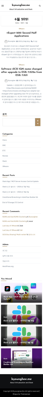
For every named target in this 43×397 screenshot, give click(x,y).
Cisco (4, 140)
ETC (4, 151)
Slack (4, 161)
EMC (4, 145)
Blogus (15, 394)
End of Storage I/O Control (12, 202)
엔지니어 (32, 235)
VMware (21, 29)
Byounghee (11, 41)
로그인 (4, 251)
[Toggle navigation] (2, 6)
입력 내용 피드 (7, 256)
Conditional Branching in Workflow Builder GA (20, 197)
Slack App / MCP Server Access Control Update (20, 181)
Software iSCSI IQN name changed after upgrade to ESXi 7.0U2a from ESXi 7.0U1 (21, 72)
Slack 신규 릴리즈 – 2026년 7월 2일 (15, 192)
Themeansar (25, 394)
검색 (4, 114)
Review (5, 156)
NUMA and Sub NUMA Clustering (14, 217)
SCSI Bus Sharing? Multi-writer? (14, 235)
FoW (20, 230)
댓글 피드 (5, 261)
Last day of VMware (9, 226)
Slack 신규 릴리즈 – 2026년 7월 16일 (16, 187)
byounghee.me (21, 5)
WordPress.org (8, 266)
